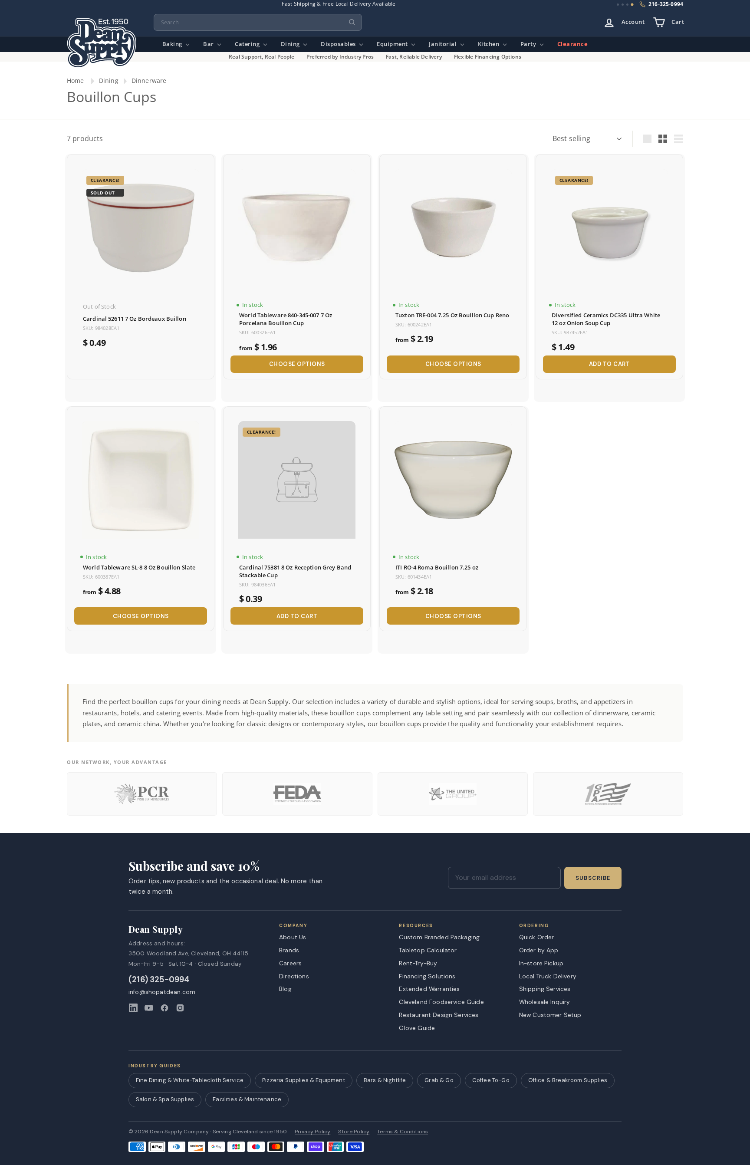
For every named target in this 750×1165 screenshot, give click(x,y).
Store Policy (353, 1132)
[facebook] (164, 1008)
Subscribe (593, 878)
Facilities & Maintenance (247, 1099)
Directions (294, 976)
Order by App (539, 950)
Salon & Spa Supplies (165, 1099)
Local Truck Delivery (547, 976)
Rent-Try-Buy (418, 963)
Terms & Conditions (402, 1132)
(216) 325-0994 (159, 980)
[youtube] (149, 1008)
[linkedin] (133, 1008)
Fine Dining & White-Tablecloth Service (189, 1080)
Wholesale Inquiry (544, 1002)
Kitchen (489, 44)
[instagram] (180, 1008)
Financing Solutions (427, 976)
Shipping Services (545, 989)
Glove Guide (417, 1028)
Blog (285, 989)
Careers (290, 963)
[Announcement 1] (618, 4)
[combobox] (258, 22)
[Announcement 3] (627, 4)
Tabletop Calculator (428, 950)
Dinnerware (149, 80)
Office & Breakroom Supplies (567, 1080)
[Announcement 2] (623, 4)
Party (529, 44)
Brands (289, 950)
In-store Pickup (541, 963)
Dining (291, 44)
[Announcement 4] (632, 4)
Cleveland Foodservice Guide (441, 1002)
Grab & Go (438, 1080)
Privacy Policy (312, 1132)
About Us (292, 937)
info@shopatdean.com (161, 992)
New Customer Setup (550, 1015)
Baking (173, 44)
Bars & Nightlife (385, 1080)
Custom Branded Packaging (439, 937)
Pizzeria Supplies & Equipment (303, 1080)
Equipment (393, 44)
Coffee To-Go (491, 1080)
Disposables (339, 44)
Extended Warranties (429, 989)
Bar (209, 44)
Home (75, 80)
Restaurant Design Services (438, 1015)
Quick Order (536, 937)
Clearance (572, 44)
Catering (248, 44)
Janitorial (443, 44)
